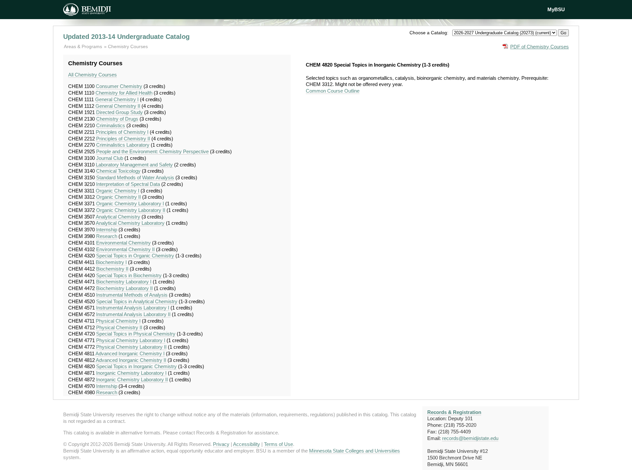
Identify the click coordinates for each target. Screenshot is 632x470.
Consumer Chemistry (119, 86)
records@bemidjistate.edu (470, 438)
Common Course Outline (332, 91)
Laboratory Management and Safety (134, 164)
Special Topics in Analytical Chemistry (136, 301)
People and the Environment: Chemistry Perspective (152, 151)
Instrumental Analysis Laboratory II (133, 314)
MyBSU (556, 9)
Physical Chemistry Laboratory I (130, 340)
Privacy (221, 444)
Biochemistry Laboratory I (123, 281)
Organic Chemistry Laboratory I (130, 203)
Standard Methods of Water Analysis (135, 177)
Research (106, 236)
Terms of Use (278, 444)
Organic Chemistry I (117, 190)
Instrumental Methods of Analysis (132, 295)
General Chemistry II (117, 106)
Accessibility (246, 444)
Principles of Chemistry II (123, 138)
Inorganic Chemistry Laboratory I (131, 373)
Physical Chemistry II (119, 327)
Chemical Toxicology (118, 171)
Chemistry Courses (128, 46)
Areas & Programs (83, 46)
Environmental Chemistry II (125, 249)
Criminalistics (110, 125)
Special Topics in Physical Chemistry (135, 334)
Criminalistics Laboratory (122, 145)
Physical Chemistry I (118, 321)
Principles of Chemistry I (122, 132)
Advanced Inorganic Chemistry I (130, 353)
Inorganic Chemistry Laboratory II (132, 379)
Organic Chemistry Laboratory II (130, 210)
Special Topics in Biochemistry (129, 275)
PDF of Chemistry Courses (539, 46)
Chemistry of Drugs (117, 119)
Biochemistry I (111, 262)
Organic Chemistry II (118, 197)
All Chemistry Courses (92, 74)
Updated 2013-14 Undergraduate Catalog (126, 36)
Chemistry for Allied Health (123, 93)
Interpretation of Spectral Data (128, 184)
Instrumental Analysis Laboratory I (132, 307)
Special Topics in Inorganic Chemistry (136, 366)
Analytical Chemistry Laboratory (130, 223)
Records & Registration (454, 412)
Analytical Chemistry (118, 217)
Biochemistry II (112, 269)
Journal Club (109, 158)
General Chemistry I (117, 99)
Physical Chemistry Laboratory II (131, 347)
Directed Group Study (119, 112)
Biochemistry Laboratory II (124, 288)
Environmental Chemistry (123, 243)
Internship (106, 229)
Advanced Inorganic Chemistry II (131, 360)
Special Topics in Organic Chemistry (135, 255)
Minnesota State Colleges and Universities (354, 451)
